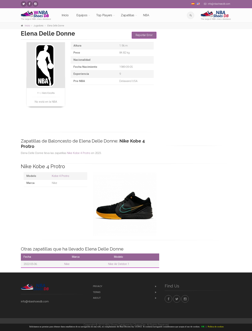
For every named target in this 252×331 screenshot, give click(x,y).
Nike (67, 264)
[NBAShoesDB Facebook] (29, 4)
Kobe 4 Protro (60, 176)
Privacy (97, 286)
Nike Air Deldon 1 (118, 264)
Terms (97, 292)
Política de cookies (216, 326)
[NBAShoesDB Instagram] (35, 4)
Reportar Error (144, 35)
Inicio (65, 15)
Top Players (104, 15)
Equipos (81, 15)
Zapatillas (127, 15)
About (97, 297)
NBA (146, 15)
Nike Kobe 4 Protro (78, 153)
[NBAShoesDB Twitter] (23, 4)
